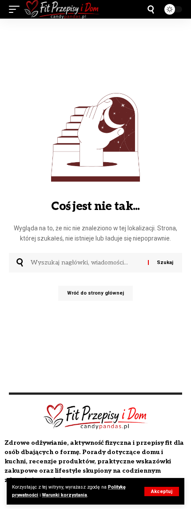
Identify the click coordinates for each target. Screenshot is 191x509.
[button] (161, 491)
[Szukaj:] (86, 262)
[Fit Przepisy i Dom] (61, 9)
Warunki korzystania (64, 495)
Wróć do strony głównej (95, 293)
